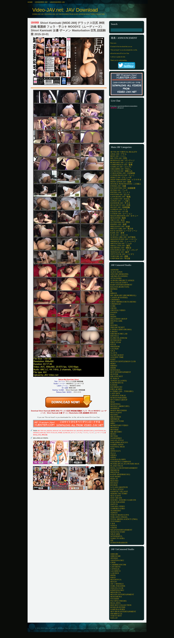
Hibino (113, 366)
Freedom (115, 347)
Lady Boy (115, 393)
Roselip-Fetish (117, 607)
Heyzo (113, 582)
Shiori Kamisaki (39, 433)
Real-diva (115, 603)
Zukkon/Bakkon (118, 543)
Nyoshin (114, 599)
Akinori (114, 270)
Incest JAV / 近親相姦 (120, 207)
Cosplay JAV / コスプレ (121, 167)
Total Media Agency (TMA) (123, 519)
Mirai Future (117, 421)
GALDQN (114, 349)
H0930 (113, 575)
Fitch (113, 344)
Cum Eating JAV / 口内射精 (122, 173)
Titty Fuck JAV (51, 433)
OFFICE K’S (115, 451)
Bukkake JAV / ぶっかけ (121, 163)
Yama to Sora (117, 538)
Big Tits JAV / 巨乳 (118, 158)
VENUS (113, 526)
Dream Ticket (117, 327)
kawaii (113, 385)
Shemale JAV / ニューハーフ (123, 241)
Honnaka (115, 370)
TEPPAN (114, 513)
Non (112, 449)
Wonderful (116, 536)
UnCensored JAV (57, 2)
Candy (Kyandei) (118, 298)
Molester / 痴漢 (118, 218)
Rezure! (114, 481)
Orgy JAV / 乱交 (117, 220)
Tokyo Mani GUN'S (119, 515)
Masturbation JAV (69, 430)
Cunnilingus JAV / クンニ (122, 175)
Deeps (113, 317)
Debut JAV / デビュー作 (121, 177)
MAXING (114, 415)
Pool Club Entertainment (124, 468)
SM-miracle (116, 614)
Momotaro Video (119, 425)
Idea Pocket (116, 376)
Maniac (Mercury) (119, 406)
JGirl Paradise (117, 586)
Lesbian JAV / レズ (118, 209)
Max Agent (116, 413)
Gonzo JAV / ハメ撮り (120, 201)
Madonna (115, 404)
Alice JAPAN (116, 272)
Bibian (113, 293)
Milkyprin (115, 417)
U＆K (112, 523)
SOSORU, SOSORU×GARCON (123, 500)
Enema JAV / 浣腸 (118, 186)
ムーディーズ (99, 433)
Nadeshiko (116, 438)
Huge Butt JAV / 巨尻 (120, 205)
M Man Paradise (118, 398)
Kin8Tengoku (117, 590)
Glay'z (113, 353)
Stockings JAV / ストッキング (124, 250)
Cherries (115, 300)
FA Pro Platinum (118, 338)
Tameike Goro (117, 509)
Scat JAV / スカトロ (119, 235)
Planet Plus (116, 466)
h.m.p (112, 359)
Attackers (115, 278)
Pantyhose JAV (100, 430)
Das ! (112, 315)
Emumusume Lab (118, 334)
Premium (114, 470)
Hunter (114, 374)
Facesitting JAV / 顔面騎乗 (122, 188)
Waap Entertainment (121, 530)
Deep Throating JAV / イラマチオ (125, 180)
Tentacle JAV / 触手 (119, 252)
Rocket (114, 483)
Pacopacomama (118, 601)
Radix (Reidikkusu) (120, 474)
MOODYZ (80, 430)
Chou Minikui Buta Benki (123, 302)
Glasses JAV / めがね (120, 199)
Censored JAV (41, 2)
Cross (113, 308)
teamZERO (115, 511)
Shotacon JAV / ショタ (121, 244)
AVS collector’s (119, 283)
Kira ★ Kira (116, 389)
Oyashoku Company (120, 462)
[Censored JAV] (35, 22)
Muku (113, 434)
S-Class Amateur (119, 487)
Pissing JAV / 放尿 (118, 224)
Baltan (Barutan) (119, 287)
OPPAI (113, 457)
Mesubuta (115, 592)
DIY (112, 323)
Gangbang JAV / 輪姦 (120, 197)
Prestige (114, 472)
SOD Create (116, 498)
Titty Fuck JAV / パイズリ (122, 254)
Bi (111, 291)
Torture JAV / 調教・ (120, 256)
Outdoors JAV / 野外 (120, 222)
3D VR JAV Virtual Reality (123, 152)
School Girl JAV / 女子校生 (123, 237)
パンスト (91, 433)
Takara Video (117, 506)
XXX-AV (114, 618)
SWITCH (114, 504)
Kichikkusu (116, 387)
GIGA (112, 351)
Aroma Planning (119, 276)
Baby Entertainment (121, 285)
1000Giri (114, 554)
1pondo (114, 558)
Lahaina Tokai (118, 396)
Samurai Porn (117, 609)
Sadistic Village (119, 491)
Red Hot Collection (120, 605)
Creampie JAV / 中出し (120, 169)
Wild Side (115, 534)
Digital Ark (116, 321)
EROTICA (114, 336)
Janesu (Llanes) (118, 381)
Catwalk (115, 569)
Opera (113, 455)
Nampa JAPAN (116, 445)
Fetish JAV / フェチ (119, 190)
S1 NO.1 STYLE (117, 489)
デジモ (79, 433)
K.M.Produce (116, 383)
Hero (113, 364)
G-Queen (114, 573)
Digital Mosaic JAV (54, 430)
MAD (112, 402)
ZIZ (111, 540)
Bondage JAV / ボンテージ (122, 160)
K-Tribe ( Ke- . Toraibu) (121, 391)
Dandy (113, 312)
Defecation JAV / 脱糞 (120, 182)
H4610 (113, 577)
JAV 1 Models (116, 584)
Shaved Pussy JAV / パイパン (123, 239)
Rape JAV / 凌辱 (117, 233)
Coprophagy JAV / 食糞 (121, 165)
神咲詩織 (44, 435)
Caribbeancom (118, 565)
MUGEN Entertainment (122, 594)
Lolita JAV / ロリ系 (119, 212)
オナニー (74, 433)
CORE (113, 306)
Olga (113, 453)
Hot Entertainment (120, 372)
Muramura (116, 597)
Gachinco (115, 571)
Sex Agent (115, 496)
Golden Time (116, 357)
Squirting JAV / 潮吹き (121, 248)
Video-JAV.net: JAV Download (65, 10)
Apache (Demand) (119, 274)
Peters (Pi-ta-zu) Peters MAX (124, 464)
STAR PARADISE (117, 502)
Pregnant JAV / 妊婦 (120, 226)
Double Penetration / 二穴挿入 (125, 184)
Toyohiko (115, 521)
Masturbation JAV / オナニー (124, 216)
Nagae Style (117, 440)
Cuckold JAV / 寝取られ (121, 171)
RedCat (114, 479)
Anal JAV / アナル (118, 154)
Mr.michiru (116, 432)
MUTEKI (114, 436)
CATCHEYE (115, 567)
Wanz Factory (117, 532)
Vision (113, 528)
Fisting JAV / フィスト (120, 192)
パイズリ (85, 433)
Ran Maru (115, 477)
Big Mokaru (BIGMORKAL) (123, 295)
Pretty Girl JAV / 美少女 (121, 229)
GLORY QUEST (117, 355)
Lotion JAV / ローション (121, 214)
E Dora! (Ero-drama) (121, 329)
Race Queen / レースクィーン (123, 231)
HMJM (113, 368)
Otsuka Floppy (118, 459)
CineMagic (115, 304)
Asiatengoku (117, 560)
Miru (112, 423)
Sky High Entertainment (123, 612)
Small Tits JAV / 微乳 (120, 246)
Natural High (117, 447)
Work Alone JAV (64, 433)
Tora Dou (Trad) (118, 517)
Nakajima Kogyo (119, 442)
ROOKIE (114, 485)
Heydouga (115, 580)
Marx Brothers (118, 410)
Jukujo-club (116, 588)
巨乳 (39, 435)
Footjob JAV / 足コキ (120, 194)
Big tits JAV (42, 430)
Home (30, 2)
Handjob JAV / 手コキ (120, 203)
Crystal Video (117, 310)
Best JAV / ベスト (118, 156)
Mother (114, 430)
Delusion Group (118, 319)
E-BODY (114, 332)
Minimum (114, 419)
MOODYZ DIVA (89, 430)
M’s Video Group (118, 400)
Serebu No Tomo (118, 494)
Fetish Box (115, 340)
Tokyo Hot (116, 616)
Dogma (114, 325)
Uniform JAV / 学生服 (120, 258)
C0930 (112, 563)
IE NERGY (114, 378)
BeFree (114, 289)
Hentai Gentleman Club (123, 361)
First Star (115, 342)
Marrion (114, 408)
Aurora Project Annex (122, 280)
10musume (115, 556)
